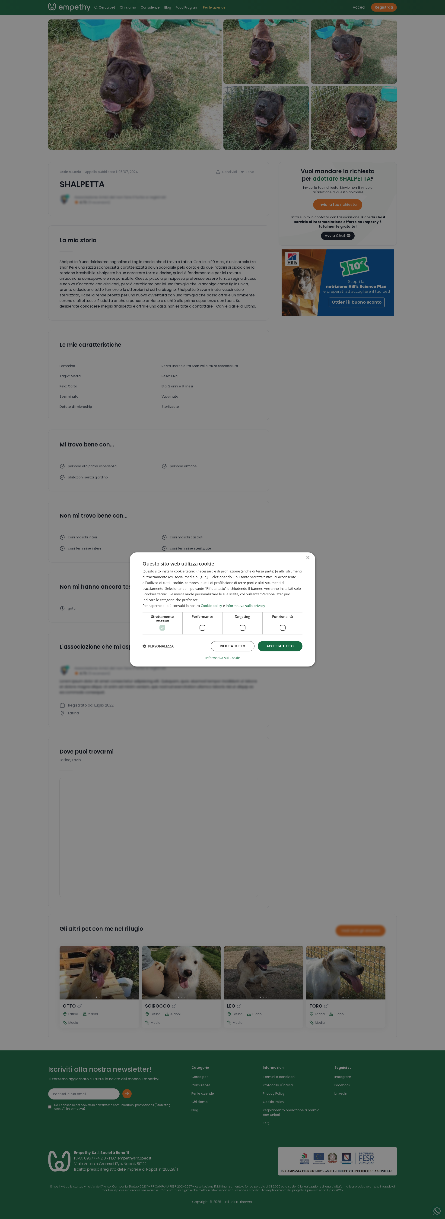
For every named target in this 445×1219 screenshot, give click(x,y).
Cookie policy (211, 605)
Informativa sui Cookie (222, 658)
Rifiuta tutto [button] (232, 646)
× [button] (307, 557)
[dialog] (222, 609)
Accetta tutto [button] (280, 646)
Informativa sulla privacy (245, 605)
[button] (158, 646)
